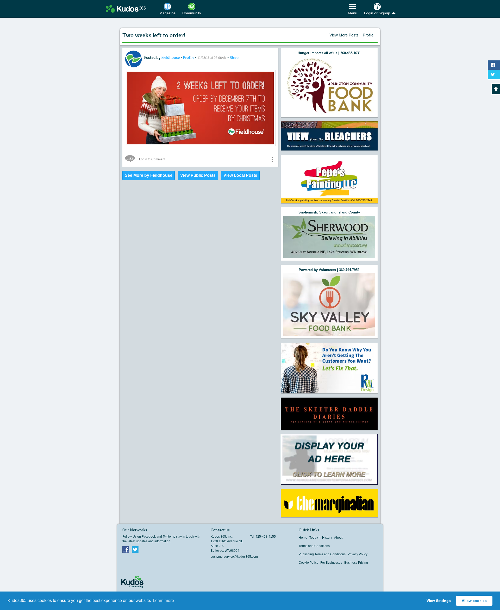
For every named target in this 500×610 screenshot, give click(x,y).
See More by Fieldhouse (148, 175)
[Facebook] (125, 549)
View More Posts (344, 35)
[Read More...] (200, 145)
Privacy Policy (357, 554)
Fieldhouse (170, 57)
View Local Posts (240, 175)
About (338, 537)
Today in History (320, 537)
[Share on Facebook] (494, 65)
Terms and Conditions (314, 546)
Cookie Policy (308, 562)
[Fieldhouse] (133, 59)
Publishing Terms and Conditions (322, 554)
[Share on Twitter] (494, 74)
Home (303, 537)
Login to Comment (152, 159)
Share (234, 58)
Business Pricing (356, 562)
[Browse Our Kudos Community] (125, 9)
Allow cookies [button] (474, 601)
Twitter (135, 549)
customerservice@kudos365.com (234, 556)
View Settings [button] (439, 601)
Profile (368, 35)
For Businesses (331, 562)
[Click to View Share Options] (272, 159)
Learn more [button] (163, 600)
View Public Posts (198, 175)
